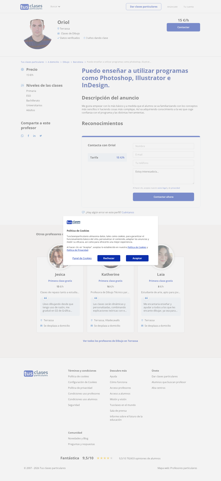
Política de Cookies (137, 247)
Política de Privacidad (77, 250)
